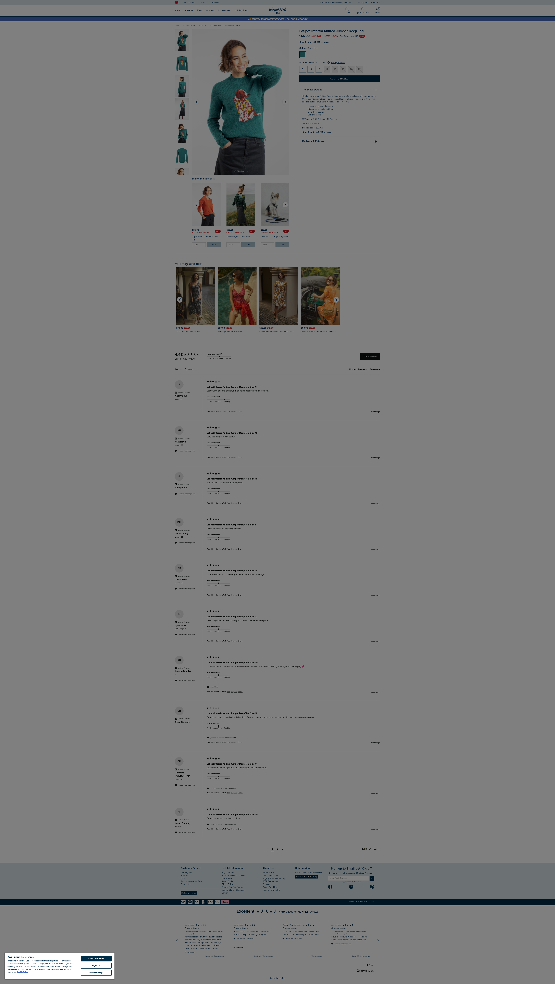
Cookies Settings (96, 973)
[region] (59, 965)
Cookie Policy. (22, 972)
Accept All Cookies (96, 958)
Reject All (96, 965)
